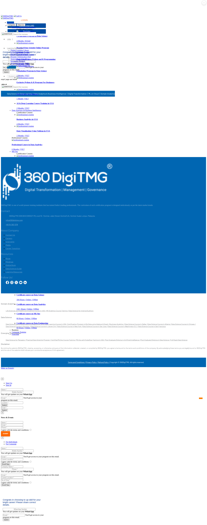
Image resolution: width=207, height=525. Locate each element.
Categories (11, 25)
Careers (9, 238)
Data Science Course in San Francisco (152, 326)
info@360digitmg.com (14, 220)
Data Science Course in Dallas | (136, 324)
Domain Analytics (108, 94)
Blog (8, 57)
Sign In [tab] (8, 385)
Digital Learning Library (20, 50)
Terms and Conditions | (76, 362)
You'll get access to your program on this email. (41, 457)
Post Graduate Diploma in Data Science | (155, 340)
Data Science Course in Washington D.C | (123, 326)
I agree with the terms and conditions (15, 430)
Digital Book (11, 265)
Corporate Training (19, 332)
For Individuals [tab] (11, 442)
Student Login (14, 76)
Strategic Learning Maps (20, 59)
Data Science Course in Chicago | (183, 324)
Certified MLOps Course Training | (63, 340)
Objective (21, 25)
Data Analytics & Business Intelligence (26, 110)
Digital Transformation (77, 94)
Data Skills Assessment (19, 55)
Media (8, 245)
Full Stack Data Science (178, 340)
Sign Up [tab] (9, 383)
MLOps (15, 151)
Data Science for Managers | (16, 340)
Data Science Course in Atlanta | (159, 324)
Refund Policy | (104, 362)
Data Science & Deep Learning (23, 27)
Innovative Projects (18, 61)
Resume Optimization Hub (21, 57)
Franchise (15, 334)
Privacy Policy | (92, 362)
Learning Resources (15, 48)
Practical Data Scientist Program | (38, 340)
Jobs (9, 39)
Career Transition (13, 248)
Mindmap (9, 262)
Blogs (8, 258)
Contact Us (10, 235)
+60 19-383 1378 (12, 224)
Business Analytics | (116, 324)
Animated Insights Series (20, 63)
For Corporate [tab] (11, 444)
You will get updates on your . (17, 394)
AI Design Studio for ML (20, 52)
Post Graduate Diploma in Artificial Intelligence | (122, 340)
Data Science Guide (14, 268)
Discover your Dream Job (20, 65)
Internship (10, 242)
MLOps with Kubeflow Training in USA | (90, 340)
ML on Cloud (94, 94)
